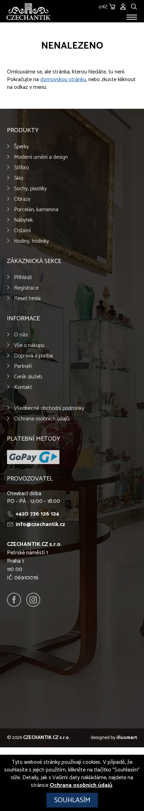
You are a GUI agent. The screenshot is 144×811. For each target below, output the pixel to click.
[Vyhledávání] (134, 6)
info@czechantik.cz (40, 524)
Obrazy (22, 199)
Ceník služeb (28, 377)
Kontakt (23, 387)
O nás (21, 335)
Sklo (18, 178)
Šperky (21, 146)
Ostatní (22, 230)
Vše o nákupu (29, 345)
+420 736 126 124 (37, 514)
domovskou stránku (63, 79)
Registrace (26, 288)
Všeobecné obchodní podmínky (49, 408)
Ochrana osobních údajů (41, 419)
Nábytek (23, 220)
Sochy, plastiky (30, 188)
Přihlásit (23, 277)
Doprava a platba (33, 356)
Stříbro (21, 167)
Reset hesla (27, 298)
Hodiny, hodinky (31, 241)
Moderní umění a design (41, 157)
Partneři (23, 366)
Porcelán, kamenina (36, 209)
